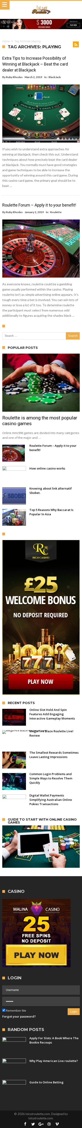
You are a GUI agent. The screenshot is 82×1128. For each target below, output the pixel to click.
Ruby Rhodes (14, 77)
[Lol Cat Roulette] (41, 5)
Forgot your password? (19, 1016)
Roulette (56, 212)
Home (6, 41)
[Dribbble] (49, 1124)
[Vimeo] (57, 1124)
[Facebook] (25, 1124)
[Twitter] (33, 1124)
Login (73, 1011)
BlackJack (55, 77)
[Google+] (41, 1124)
